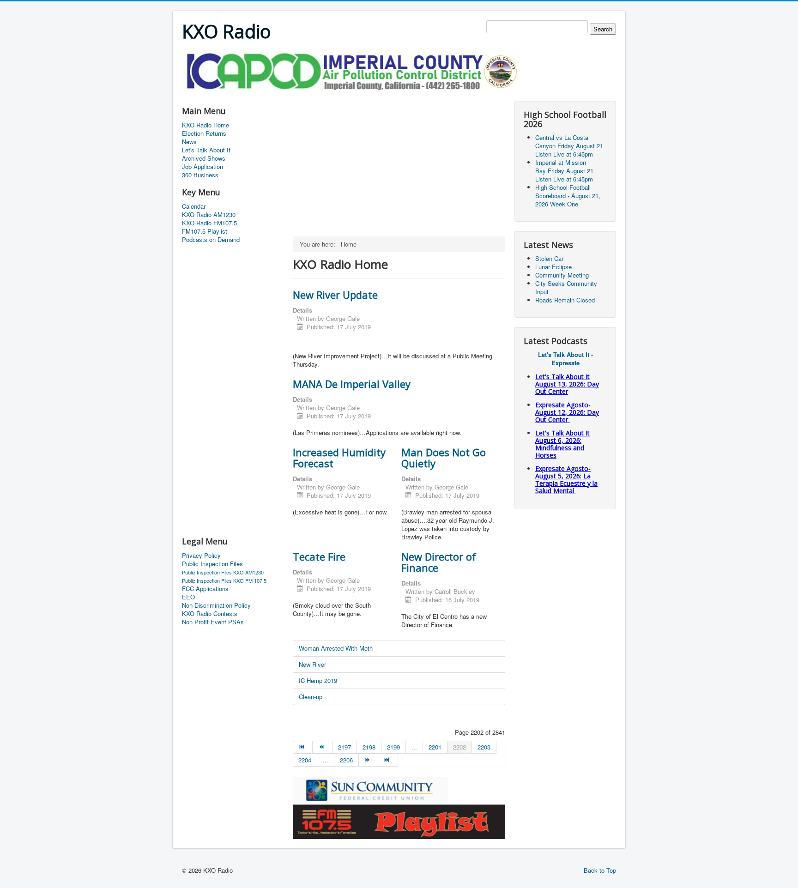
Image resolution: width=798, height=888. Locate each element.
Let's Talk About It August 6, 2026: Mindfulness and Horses (562, 444)
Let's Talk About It (206, 150)
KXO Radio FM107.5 (209, 223)
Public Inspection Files (212, 564)
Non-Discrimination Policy (216, 605)
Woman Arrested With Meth (336, 648)
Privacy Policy (201, 555)
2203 (484, 747)
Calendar (194, 206)
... (414, 747)
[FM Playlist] (399, 820)
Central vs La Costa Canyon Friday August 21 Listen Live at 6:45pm (569, 145)
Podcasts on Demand (211, 240)
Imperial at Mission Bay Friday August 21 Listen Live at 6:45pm (564, 170)
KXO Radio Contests (209, 614)
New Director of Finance (438, 562)
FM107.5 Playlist (204, 231)
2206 (346, 759)
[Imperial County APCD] (350, 70)
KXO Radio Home (205, 125)
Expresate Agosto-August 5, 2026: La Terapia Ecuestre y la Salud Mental (566, 479)
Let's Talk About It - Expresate (565, 358)
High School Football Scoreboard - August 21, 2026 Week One (567, 195)
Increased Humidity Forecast (339, 457)
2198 (369, 747)
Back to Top (600, 870)
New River (312, 664)
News (189, 142)
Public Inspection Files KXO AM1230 (223, 572)
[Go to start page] (303, 747)
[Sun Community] (370, 789)
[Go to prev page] (322, 747)
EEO (188, 597)
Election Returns (204, 133)
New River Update (335, 295)
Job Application (202, 167)
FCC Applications (205, 589)
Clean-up (310, 696)
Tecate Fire (319, 556)
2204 (304, 759)
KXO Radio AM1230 (209, 215)
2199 (393, 747)
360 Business (200, 175)
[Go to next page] (368, 760)
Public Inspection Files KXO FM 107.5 (224, 580)
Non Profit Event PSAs (213, 622)
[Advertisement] (350, 95)
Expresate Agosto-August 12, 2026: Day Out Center (567, 412)
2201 (435, 747)
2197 (344, 747)
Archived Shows (203, 158)
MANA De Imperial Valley (352, 384)
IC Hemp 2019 (318, 680)
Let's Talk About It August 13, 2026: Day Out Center (567, 384)
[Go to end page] (388, 760)
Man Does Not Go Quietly (443, 457)
